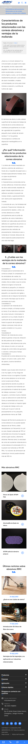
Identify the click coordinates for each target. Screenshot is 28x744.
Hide (15, 43)
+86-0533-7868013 (10, 706)
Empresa (5, 679)
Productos (5, 675)
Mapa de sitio (5, 734)
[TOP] (24, 742)
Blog (10, 7)
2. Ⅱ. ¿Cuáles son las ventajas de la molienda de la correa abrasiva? (13, 51)
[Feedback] (17, 742)
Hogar (5, 7)
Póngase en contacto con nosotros (11, 692)
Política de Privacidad (18, 734)
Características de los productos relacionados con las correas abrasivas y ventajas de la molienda (16, 11)
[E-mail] (3, 742)
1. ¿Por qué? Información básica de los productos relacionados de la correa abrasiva (14, 46)
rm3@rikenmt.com (9, 700)
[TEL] (10, 742)
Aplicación (5, 683)
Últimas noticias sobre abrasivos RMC (14, 567)
